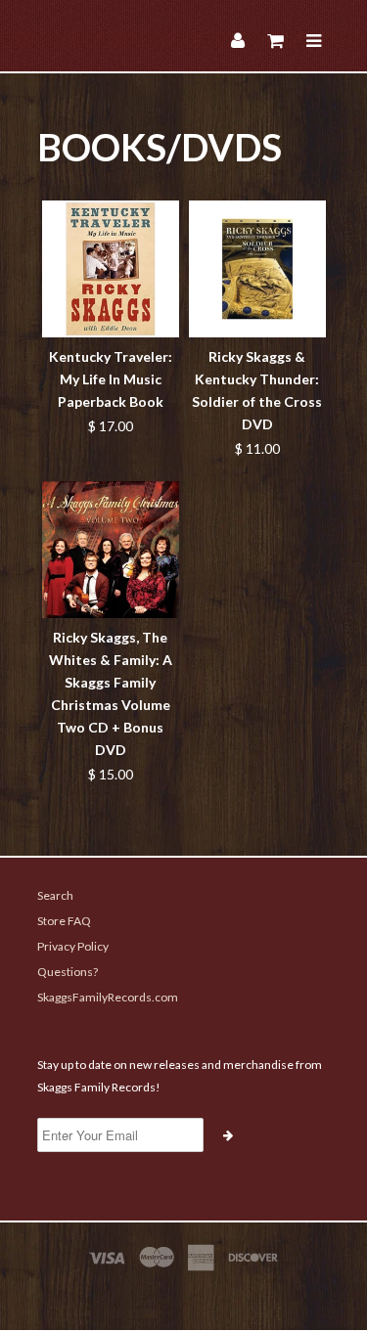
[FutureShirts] (184, 1294)
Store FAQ (64, 920)
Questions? (67, 971)
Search (55, 895)
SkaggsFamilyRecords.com (107, 997)
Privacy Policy (73, 946)
